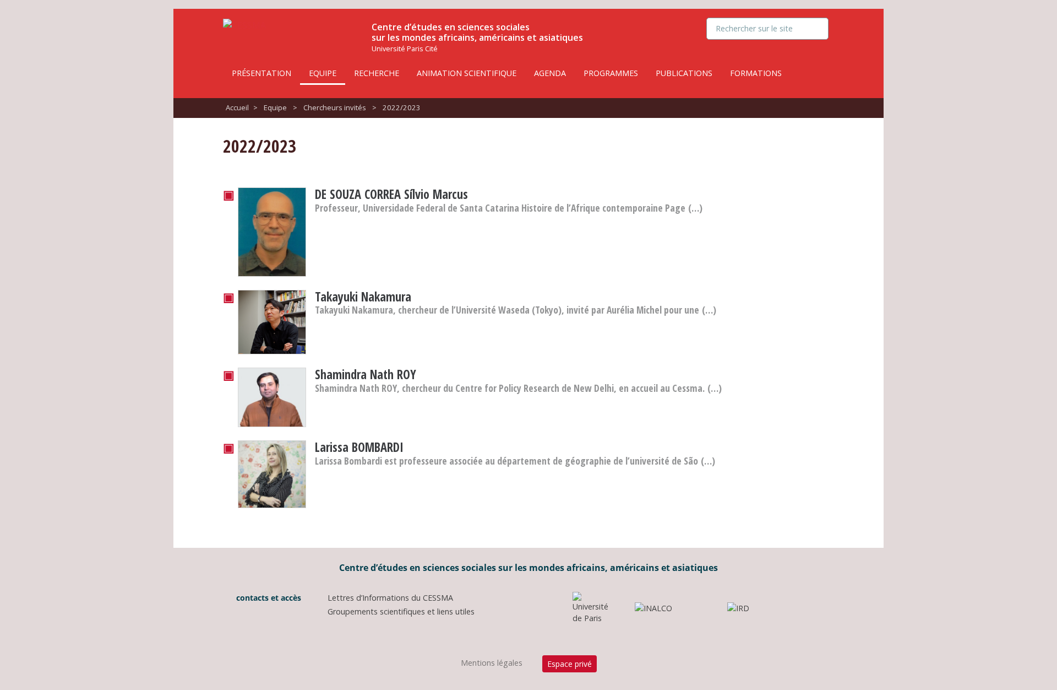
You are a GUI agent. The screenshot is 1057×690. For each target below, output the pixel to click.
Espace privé (569, 664)
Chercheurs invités (334, 107)
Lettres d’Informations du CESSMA (390, 597)
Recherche (376, 73)
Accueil (237, 107)
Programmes (611, 73)
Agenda (550, 73)
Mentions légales (491, 662)
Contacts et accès (267, 597)
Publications (684, 73)
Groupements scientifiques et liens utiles (401, 611)
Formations (756, 73)
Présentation (261, 73)
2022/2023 (402, 107)
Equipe (322, 73)
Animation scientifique (466, 73)
